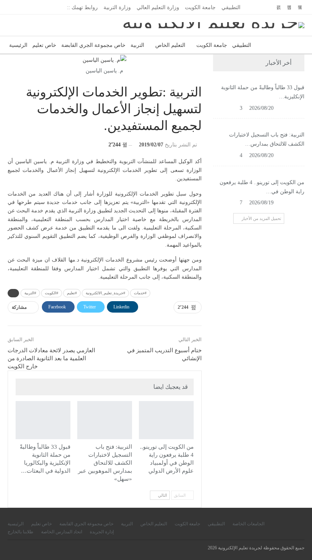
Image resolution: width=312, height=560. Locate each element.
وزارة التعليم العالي (158, 7)
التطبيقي (230, 7)
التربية (137, 45)
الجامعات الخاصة (248, 523)
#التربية (30, 293)
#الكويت (51, 293)
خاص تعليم (44, 45)
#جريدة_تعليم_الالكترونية (105, 293)
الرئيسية (18, 45)
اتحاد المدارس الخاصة (61, 531)
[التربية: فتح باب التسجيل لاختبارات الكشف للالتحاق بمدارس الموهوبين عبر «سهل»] (104, 420)
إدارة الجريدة (102, 531)
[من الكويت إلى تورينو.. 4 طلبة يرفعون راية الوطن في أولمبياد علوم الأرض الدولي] (166, 420)
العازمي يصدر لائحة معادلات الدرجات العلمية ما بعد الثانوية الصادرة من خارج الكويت (51, 358)
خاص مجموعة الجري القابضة (93, 45)
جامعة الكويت (200, 7)
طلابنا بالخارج (20, 531)
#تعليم (72, 293)
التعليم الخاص (170, 45)
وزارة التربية (117, 7)
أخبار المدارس (80, 402)
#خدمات (140, 293)
